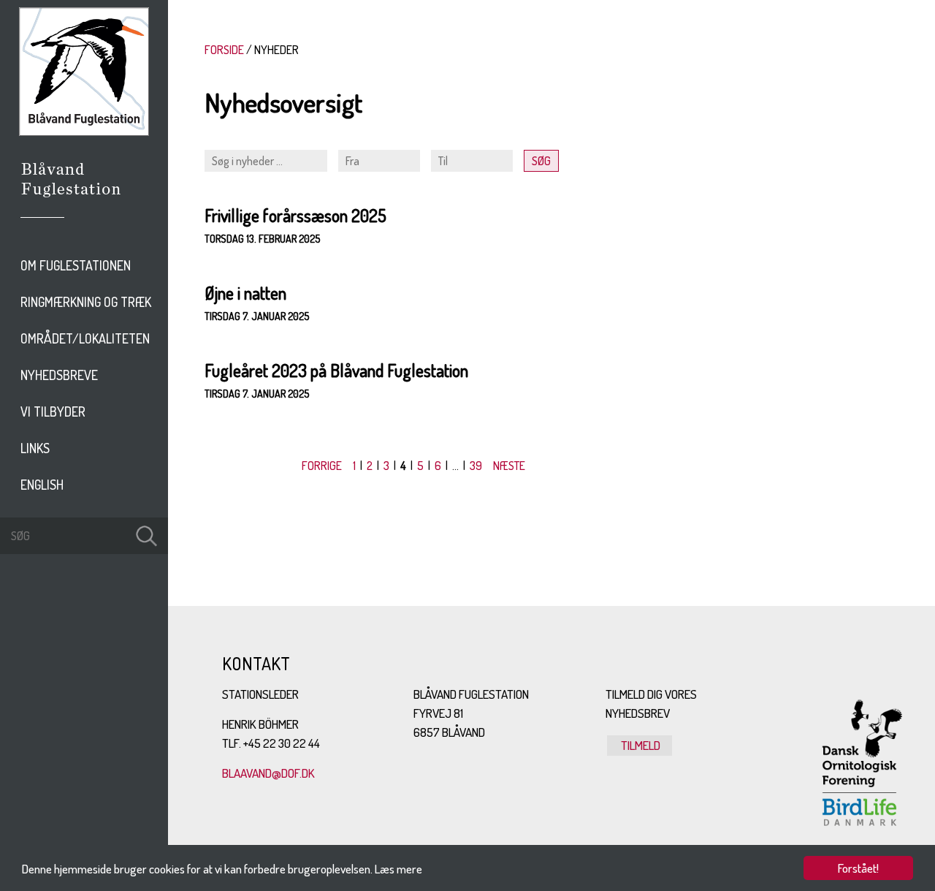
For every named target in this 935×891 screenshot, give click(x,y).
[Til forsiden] (84, 131)
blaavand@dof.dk (268, 773)
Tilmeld (639, 745)
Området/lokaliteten (85, 338)
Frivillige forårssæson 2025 (295, 215)
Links (35, 448)
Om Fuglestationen (75, 265)
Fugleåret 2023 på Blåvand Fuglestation (336, 370)
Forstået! (858, 868)
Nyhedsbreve (59, 375)
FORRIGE (322, 465)
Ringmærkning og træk (85, 302)
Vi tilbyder (52, 411)
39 (476, 465)
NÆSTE (509, 465)
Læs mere (398, 868)
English (42, 485)
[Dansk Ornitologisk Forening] (78, 199)
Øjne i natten (245, 292)
